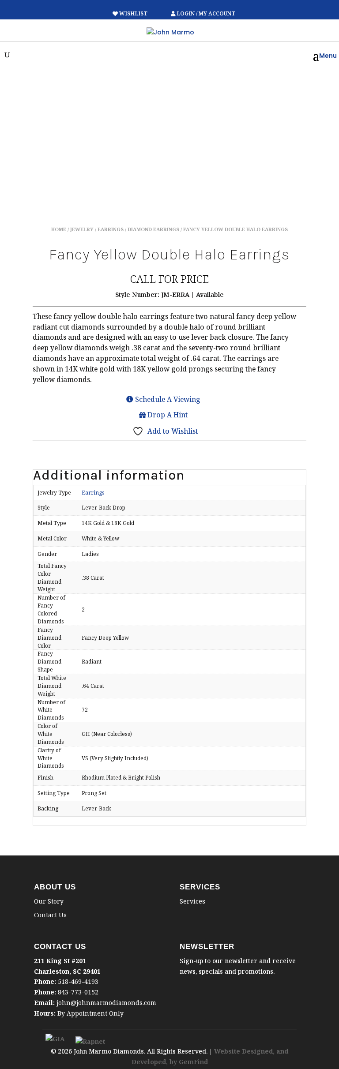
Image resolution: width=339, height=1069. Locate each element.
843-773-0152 (78, 992)
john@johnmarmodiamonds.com (106, 1002)
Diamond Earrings (153, 229)
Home (58, 229)
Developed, (151, 1062)
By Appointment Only (90, 1013)
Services (192, 901)
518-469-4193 (78, 981)
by (174, 1062)
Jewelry (82, 229)
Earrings (111, 229)
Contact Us (50, 915)
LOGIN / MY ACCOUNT (205, 13)
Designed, (259, 1051)
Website (228, 1051)
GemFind (193, 1062)
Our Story (49, 901)
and (282, 1051)
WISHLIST (133, 13)
